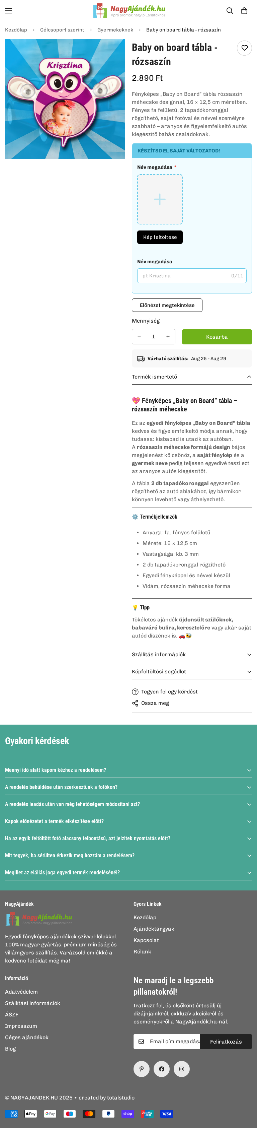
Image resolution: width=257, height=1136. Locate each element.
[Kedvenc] (244, 48)
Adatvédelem (21, 992)
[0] (244, 10)
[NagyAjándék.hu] (128, 10)
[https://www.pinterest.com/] (142, 1069)
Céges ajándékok (27, 1037)
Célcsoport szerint (62, 30)
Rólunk (142, 951)
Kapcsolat (146, 940)
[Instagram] (182, 1069)
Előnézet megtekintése (167, 305)
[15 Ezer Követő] (162, 1069)
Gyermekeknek (115, 30)
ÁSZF (11, 1014)
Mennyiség (146, 321)
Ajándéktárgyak (154, 929)
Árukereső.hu (139, 1132)
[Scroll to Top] (244, 1099)
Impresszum (21, 1026)
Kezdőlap (16, 30)
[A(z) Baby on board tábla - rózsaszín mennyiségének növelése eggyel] (168, 336)
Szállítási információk (32, 1003)
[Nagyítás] (114, 142)
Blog (10, 1049)
